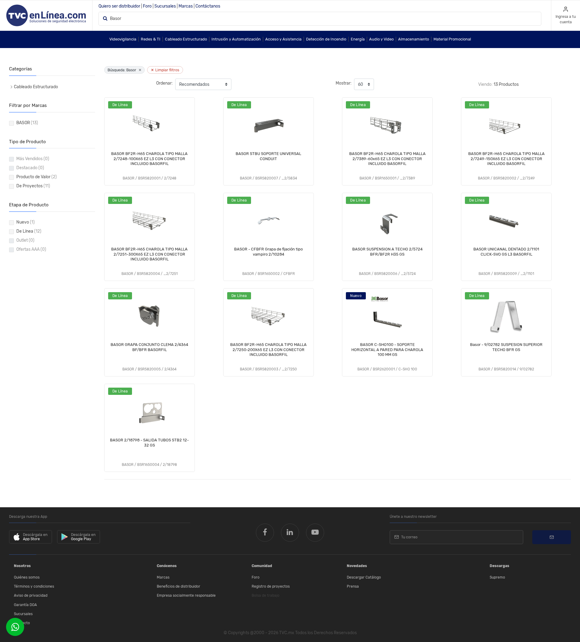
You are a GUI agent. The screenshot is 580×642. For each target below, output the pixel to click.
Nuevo (25, 222)
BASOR (27, 122)
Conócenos (167, 566)
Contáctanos (207, 6)
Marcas (186, 6)
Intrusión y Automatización (236, 39)
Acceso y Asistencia (283, 39)
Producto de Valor (36, 176)
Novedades (357, 566)
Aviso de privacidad (30, 595)
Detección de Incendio (326, 39)
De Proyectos (33, 186)
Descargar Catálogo (364, 577)
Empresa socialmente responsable (186, 595)
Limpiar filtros (165, 70)
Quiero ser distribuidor (119, 6)
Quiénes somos (27, 577)
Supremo (497, 577)
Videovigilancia (122, 39)
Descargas (499, 566)
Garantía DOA (25, 605)
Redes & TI (150, 39)
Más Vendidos (32, 158)
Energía (358, 39)
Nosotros (22, 566)
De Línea (28, 231)
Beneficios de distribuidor (178, 586)
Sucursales (165, 6)
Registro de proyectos (271, 586)
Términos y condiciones (34, 586)
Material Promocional (452, 39)
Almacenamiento (413, 39)
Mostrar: (344, 83)
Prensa (353, 586)
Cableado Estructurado (186, 39)
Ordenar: (164, 83)
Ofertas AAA (31, 249)
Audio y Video (381, 39)
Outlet (25, 240)
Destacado (30, 167)
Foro (147, 6)
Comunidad (262, 566)
